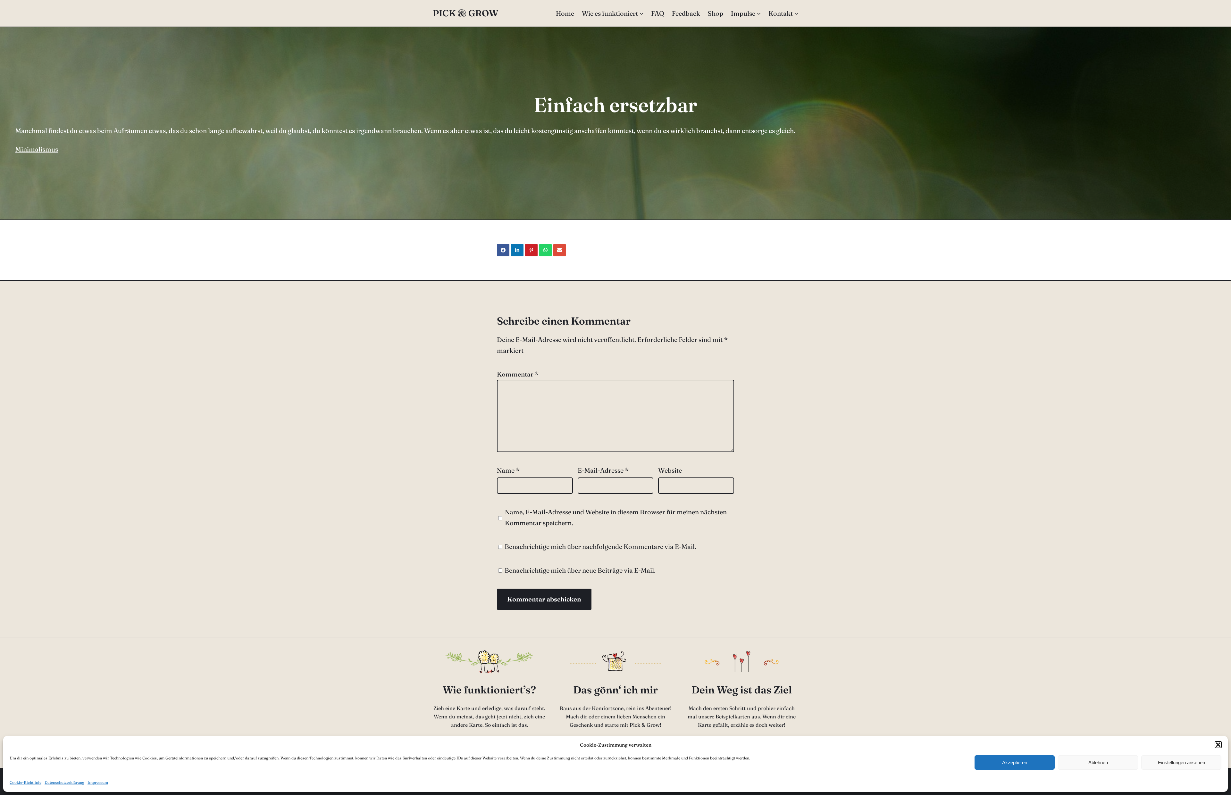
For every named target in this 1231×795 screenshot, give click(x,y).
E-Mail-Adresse (603, 470)
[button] (1218, 744)
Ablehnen (1098, 762)
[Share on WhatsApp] (545, 250)
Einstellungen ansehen (1181, 762)
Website (670, 470)
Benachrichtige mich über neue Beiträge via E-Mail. (580, 570)
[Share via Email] (559, 250)
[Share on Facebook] (503, 250)
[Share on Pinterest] (531, 250)
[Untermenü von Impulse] (759, 13)
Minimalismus (36, 149)
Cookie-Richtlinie (25, 782)
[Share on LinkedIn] (517, 250)
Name (508, 470)
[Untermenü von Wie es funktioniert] (641, 13)
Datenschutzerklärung (64, 782)
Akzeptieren (1014, 762)
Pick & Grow (465, 13)
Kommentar (518, 374)
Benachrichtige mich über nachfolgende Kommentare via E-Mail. (600, 546)
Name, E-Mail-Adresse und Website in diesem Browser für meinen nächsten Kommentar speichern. (616, 517)
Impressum (98, 782)
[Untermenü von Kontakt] (796, 13)
